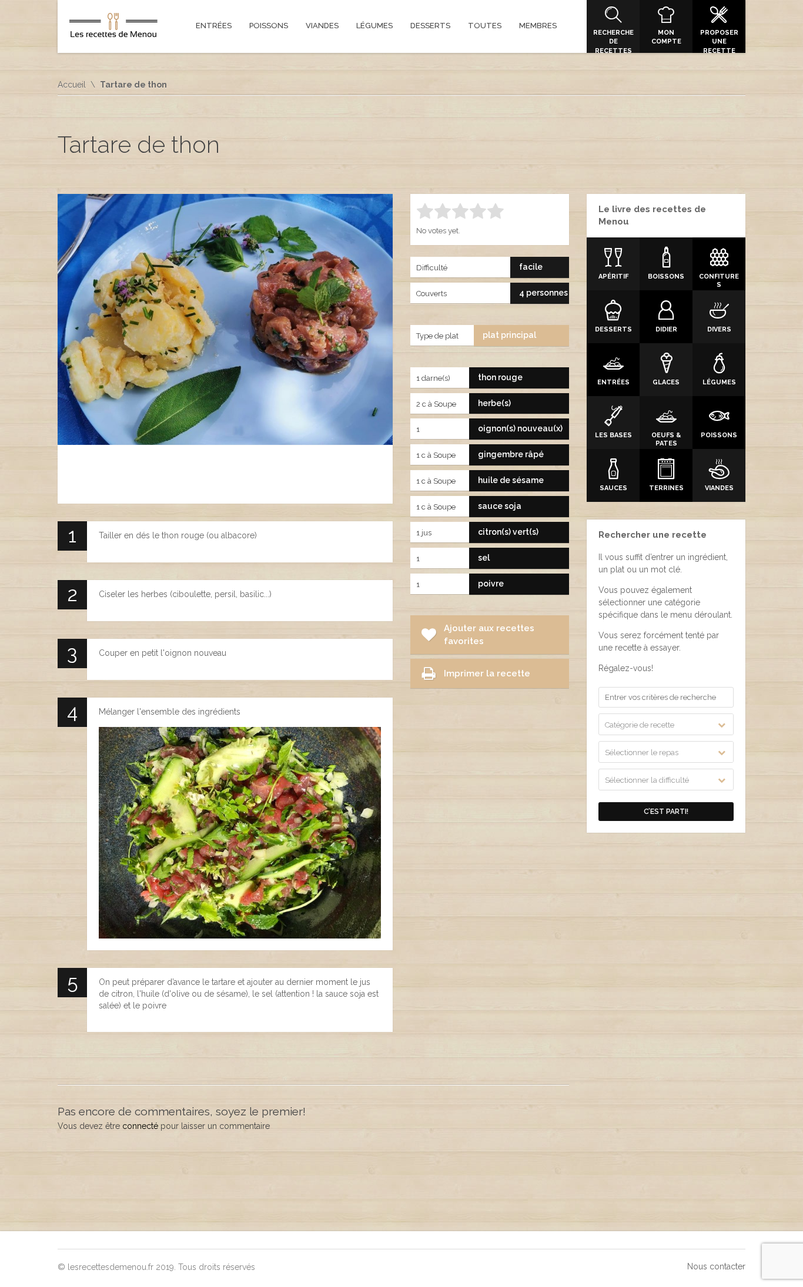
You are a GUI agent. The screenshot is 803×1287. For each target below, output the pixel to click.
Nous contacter (716, 1266)
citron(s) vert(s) (508, 532)
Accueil (72, 84)
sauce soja (499, 506)
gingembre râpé (511, 454)
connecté (140, 1126)
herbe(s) (494, 403)
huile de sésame (511, 480)
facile (531, 267)
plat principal (509, 335)
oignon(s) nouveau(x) (520, 428)
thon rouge (500, 377)
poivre (491, 583)
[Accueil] (113, 27)
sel (484, 557)
